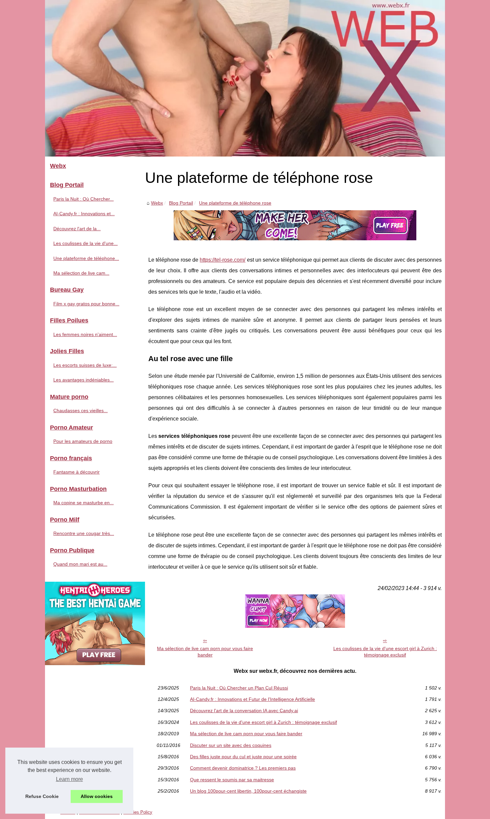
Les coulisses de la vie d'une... (85, 243)
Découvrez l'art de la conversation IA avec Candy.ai (244, 710)
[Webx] (245, 78)
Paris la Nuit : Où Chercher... (83, 199)
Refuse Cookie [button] (42, 796)
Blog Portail (181, 203)
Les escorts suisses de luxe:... (85, 365)
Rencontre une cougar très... (83, 533)
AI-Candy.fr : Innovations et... (84, 213)
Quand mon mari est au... (80, 564)
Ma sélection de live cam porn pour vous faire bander (205, 651)
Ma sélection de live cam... (81, 273)
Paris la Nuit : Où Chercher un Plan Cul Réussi (239, 688)
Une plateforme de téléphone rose (235, 203)
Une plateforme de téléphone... (86, 258)
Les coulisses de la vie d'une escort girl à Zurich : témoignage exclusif (385, 651)
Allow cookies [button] (97, 796)
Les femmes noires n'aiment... (85, 334)
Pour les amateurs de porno (82, 441)
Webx (157, 203)
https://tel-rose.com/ (222, 260)
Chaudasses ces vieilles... (80, 410)
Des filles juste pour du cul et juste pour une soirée (243, 756)
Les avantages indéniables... (83, 379)
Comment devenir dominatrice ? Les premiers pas (243, 768)
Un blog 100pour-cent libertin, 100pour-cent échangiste (248, 791)
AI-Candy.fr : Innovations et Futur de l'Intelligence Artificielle (252, 699)
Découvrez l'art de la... (77, 228)
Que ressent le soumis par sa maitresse (232, 779)
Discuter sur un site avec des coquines (230, 745)
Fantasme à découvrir (76, 472)
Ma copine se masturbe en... (83, 502)
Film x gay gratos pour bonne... (86, 303)
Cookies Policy (137, 812)
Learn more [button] (69, 779)
